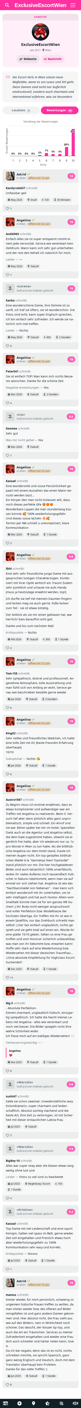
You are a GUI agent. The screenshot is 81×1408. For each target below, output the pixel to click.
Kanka (10, 300)
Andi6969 (12, 234)
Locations (20, 110)
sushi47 (11, 1096)
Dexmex (11, 428)
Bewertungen (59, 110)
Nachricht (55, 59)
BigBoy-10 (13, 1161)
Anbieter (38, 290)
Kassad (11, 481)
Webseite (30, 59)
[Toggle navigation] (73, 5)
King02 (11, 733)
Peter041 (12, 371)
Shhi (9, 569)
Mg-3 (9, 1003)
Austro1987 (14, 800)
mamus (11, 1295)
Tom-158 (11, 673)
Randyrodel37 (15, 188)
